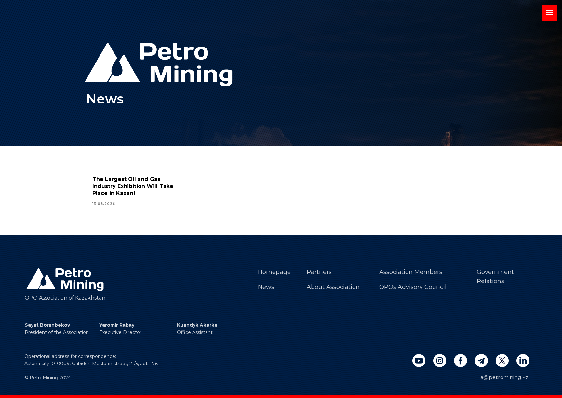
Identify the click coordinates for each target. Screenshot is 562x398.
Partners (319, 272)
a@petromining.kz (504, 377)
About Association (333, 287)
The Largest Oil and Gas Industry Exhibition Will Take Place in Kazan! (132, 186)
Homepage (274, 272)
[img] (66, 280)
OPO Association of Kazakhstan (65, 298)
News (266, 287)
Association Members (410, 272)
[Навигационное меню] (549, 12)
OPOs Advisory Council (413, 287)
